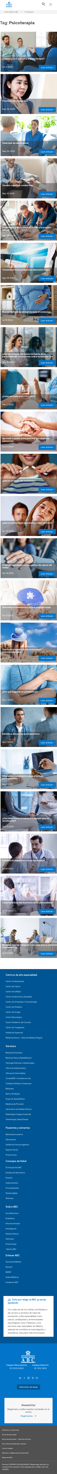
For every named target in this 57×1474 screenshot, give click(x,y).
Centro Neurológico (14, 1017)
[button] (43, 4)
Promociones (11, 1155)
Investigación (11, 1229)
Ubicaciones (11, 1139)
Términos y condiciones (10, 1430)
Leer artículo (47, 67)
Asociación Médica (13, 1262)
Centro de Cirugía (13, 1012)
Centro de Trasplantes (15, 1027)
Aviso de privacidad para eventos (14, 1444)
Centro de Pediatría (14, 1007)
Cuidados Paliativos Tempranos (18, 1083)
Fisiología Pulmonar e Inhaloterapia (20, 1063)
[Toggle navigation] (50, 4)
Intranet (9, 1267)
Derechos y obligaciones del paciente (15, 1453)
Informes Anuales (13, 1223)
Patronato (10, 1239)
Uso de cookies (7, 1448)
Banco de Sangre (13, 1094)
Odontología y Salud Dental (17, 1119)
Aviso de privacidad (9, 1435)
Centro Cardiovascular (15, 981)
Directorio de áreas (28, 1387)
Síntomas (9, 1198)
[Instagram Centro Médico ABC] (28, 1378)
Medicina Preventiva (14, 1053)
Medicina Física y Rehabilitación (19, 1058)
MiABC (8, 1272)
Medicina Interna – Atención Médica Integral (24, 1038)
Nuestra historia (12, 1234)
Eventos (9, 1178)
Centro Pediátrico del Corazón (18, 1022)
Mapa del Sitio (7, 1457)
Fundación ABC (12, 1282)
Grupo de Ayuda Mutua (15, 1099)
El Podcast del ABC (14, 1167)
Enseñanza (10, 1218)
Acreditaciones (12, 1213)
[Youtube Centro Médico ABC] (37, 1378)
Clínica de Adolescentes (16, 1068)
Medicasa (10, 1088)
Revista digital (11, 1193)
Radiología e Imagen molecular (18, 1114)
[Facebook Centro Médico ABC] (24, 1378)
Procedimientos (12, 1188)
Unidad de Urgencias (14, 1032)
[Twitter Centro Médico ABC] (32, 1378)
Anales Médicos (12, 1277)
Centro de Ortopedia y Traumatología (21, 1002)
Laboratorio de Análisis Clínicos (18, 1109)
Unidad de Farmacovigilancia (17, 1144)
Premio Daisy (11, 1244)
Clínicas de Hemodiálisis (15, 1073)
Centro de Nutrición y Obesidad (19, 997)
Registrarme (27, 1416)
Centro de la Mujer (13, 991)
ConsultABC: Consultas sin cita (18, 1078)
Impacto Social (12, 1150)
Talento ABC (11, 1249)
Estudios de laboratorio (15, 1172)
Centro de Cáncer (13, 986)
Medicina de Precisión (15, 1104)
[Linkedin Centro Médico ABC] (20, 1378)
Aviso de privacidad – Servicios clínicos (16, 1439)
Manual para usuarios (14, 1134)
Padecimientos (12, 1183)
